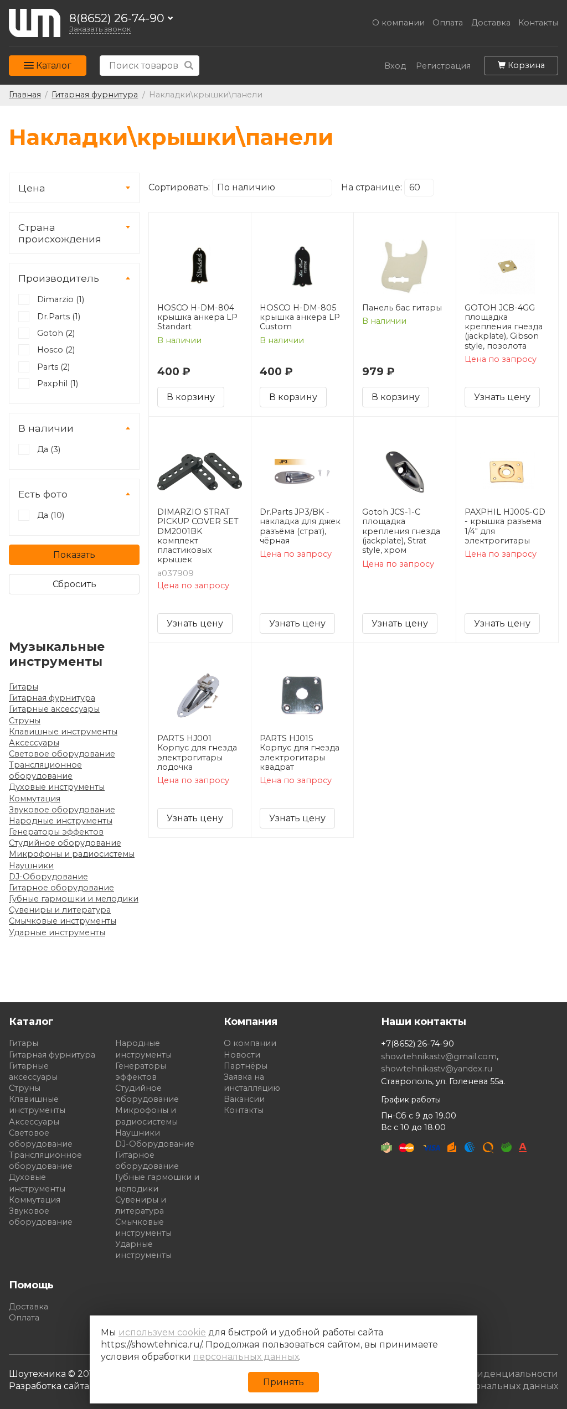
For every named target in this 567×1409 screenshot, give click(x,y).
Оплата (447, 23)
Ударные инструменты (57, 932)
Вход (395, 66)
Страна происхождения (59, 233)
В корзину (191, 397)
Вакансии (244, 1099)
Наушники (31, 866)
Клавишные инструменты (63, 732)
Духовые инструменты (57, 787)
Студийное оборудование (65, 843)
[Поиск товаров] (189, 65)
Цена (31, 188)
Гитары (23, 687)
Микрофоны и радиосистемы (72, 854)
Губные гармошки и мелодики (73, 899)
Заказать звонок (100, 29)
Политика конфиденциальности (481, 1374)
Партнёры (245, 1066)
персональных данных (246, 1356)
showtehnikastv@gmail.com (439, 1056)
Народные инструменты (60, 821)
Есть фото (43, 494)
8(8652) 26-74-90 (116, 18)
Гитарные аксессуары (54, 709)
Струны (24, 721)
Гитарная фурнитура (52, 698)
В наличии (46, 428)
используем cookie (162, 1332)
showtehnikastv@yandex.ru (436, 1069)
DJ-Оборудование (48, 877)
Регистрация (443, 66)
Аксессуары (34, 743)
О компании (398, 23)
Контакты (538, 23)
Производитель (58, 278)
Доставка (491, 23)
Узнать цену (502, 397)
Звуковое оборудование (62, 810)
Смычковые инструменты (62, 921)
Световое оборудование (62, 754)
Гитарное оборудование (61, 888)
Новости (242, 1055)
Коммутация (34, 799)
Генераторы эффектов (56, 832)
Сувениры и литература (60, 910)
